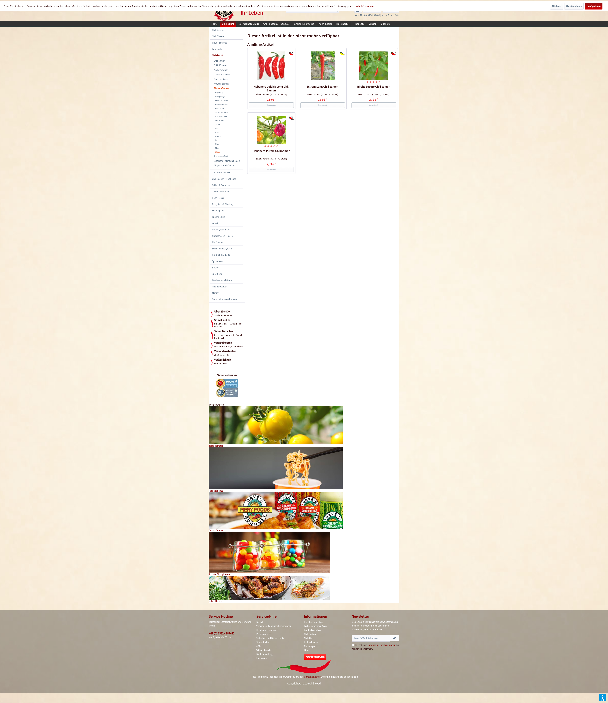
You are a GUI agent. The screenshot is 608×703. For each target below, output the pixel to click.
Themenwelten (219, 286)
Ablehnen (556, 6)
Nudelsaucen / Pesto (222, 235)
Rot (216, 140)
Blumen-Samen (221, 88)
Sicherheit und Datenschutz (270, 638)
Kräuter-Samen (221, 83)
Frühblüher (219, 108)
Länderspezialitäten (222, 280)
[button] (602, 697)
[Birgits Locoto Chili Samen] (374, 65)
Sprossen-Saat (221, 156)
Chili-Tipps (309, 638)
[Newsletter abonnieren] (394, 638)
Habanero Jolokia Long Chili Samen (271, 88)
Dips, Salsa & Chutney (223, 204)
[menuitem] (214, 24)
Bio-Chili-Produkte (221, 254)
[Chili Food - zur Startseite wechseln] (224, 12)
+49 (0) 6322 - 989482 (221, 633)
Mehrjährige (220, 96)
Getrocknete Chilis (221, 172)
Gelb (217, 132)
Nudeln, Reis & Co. (221, 229)
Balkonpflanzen (221, 104)
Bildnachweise (311, 642)
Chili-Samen (219, 60)
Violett (217, 152)
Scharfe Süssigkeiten (222, 248)
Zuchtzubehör (221, 69)
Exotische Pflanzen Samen (227, 160)
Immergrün (220, 120)
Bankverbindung (264, 654)
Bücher (215, 267)
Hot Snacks (217, 242)
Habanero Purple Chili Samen (271, 151)
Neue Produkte (219, 42)
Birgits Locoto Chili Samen (373, 86)
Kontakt (260, 621)
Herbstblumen (221, 116)
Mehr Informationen (365, 6)
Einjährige (219, 92)
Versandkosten (312, 676)
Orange (218, 136)
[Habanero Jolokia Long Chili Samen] (271, 65)
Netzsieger (309, 646)
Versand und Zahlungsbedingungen (273, 625)
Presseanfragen (264, 634)
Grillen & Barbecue (221, 185)
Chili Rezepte (218, 30)
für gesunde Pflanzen (224, 165)
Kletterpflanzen (221, 100)
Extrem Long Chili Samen (322, 86)
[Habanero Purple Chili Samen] (271, 130)
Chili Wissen (218, 36)
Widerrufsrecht (264, 650)
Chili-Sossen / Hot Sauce (224, 178)
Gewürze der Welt (221, 191)
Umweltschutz (263, 642)
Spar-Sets (217, 273)
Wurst (215, 223)
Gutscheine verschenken (224, 299)
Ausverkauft (271, 105)
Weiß (217, 128)
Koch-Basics (218, 197)
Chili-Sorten (310, 634)
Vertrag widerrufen (315, 656)
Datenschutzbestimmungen (382, 644)
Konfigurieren (594, 6)
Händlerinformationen (267, 630)
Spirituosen (217, 261)
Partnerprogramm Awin (315, 625)
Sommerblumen (221, 112)
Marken (215, 292)
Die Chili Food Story (313, 621)
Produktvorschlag (313, 630)
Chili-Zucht (217, 55)
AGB (258, 646)
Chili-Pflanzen (220, 65)
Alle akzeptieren (574, 6)
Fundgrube (217, 49)
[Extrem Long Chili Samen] (322, 65)
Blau (217, 148)
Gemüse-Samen (221, 79)
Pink (217, 144)
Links (306, 650)
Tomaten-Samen (222, 74)
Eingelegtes (218, 210)
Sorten (217, 124)
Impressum (261, 658)
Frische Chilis (218, 216)
